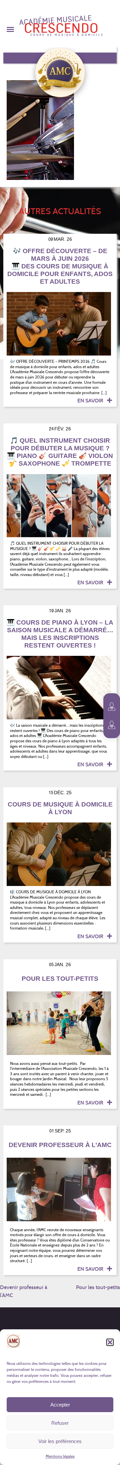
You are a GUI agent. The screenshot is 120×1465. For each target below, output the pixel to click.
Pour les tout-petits (98, 1287)
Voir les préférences (60, 1441)
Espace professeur (111, 706)
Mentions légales (60, 1456)
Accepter (60, 1404)
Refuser (60, 1423)
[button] (110, 1342)
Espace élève (111, 725)
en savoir (91, 400)
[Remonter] (112, 1442)
